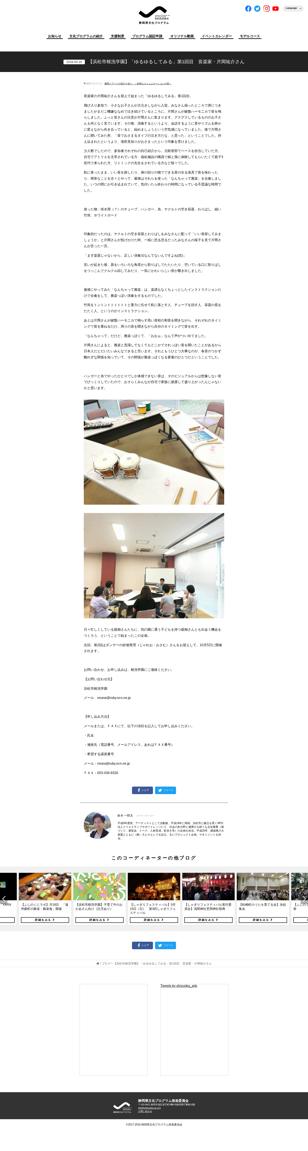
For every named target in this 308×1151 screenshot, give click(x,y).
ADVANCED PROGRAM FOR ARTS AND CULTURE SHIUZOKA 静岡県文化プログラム (122, 1107)
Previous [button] (3, 899)
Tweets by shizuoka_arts (178, 986)
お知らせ (54, 36)
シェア (145, 790)
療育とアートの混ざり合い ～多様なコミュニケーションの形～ (138, 83)
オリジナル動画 (182, 36)
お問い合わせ (145, 1111)
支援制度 (117, 36)
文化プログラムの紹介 (86, 36)
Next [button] (304, 899)
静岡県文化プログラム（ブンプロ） (154, 15)
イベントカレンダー (217, 36)
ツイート (168, 790)
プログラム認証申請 (147, 36)
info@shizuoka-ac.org (149, 1108)
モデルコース (250, 36)
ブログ (106, 963)
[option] (45, 899)
